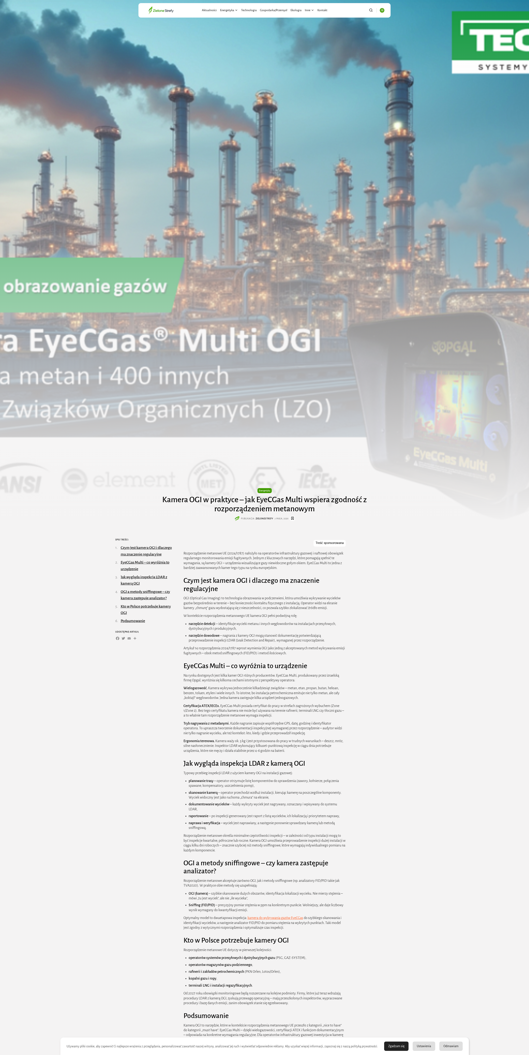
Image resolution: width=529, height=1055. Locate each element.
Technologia (249, 10)
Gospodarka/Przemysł (273, 10)
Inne (307, 10)
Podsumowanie (133, 621)
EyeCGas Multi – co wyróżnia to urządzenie (145, 565)
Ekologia (296, 10)
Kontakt (322, 10)
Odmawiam (451, 1046)
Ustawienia (424, 1046)
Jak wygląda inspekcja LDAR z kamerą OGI (144, 580)
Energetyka (227, 10)
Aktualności (209, 10)
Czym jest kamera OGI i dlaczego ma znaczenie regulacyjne (146, 551)
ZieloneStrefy (264, 518)
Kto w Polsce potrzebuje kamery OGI (146, 609)
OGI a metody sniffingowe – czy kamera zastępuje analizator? (145, 594)
